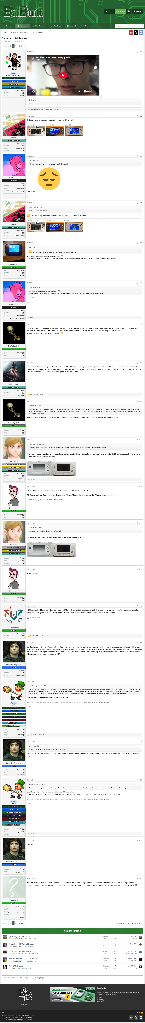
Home (8, 26)
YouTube (100, 1002)
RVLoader (88, 26)
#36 (140, 681)
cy (9, 968)
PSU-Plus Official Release (20, 951)
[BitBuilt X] (136, 32)
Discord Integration (10, 1019)
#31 (140, 486)
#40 (140, 879)
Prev (5, 46)
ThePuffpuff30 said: (35, 444)
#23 (140, 156)
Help (138, 1012)
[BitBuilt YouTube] (131, 32)
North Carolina (20, 675)
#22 (140, 116)
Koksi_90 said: (33, 287)
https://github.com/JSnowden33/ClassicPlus (57, 792)
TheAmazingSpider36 (130, 953)
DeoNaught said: (34, 207)
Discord (99, 998)
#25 (140, 243)
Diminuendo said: (34, 527)
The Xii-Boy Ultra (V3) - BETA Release (25, 959)
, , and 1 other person (44, 109)
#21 (140, 52)
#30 (140, 440)
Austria (22, 275)
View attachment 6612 (44, 211)
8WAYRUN (29, 1017)
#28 (140, 363)
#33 (140, 569)
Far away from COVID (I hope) (16, 912)
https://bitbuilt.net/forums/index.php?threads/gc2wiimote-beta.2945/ (94, 794)
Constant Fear (20, 188)
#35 (140, 643)
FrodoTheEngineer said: (36, 686)
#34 (140, 606)
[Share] (137, 52)
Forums (23, 26)
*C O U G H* (31, 297)
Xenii (10, 946)
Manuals (73, 26)
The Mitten (21, 395)
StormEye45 (133, 961)
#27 (140, 324)
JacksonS (7, 42)
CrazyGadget (13, 953)
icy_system (12, 939)
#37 (140, 741)
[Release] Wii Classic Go (19, 936)
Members (57, 26)
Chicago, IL (21, 478)
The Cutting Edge (30, 939)
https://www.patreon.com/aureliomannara (96, 702)
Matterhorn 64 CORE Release (21, 944)
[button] (128, 11)
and (37, 394)
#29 (140, 401)
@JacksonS (52, 647)
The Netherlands (19, 148)
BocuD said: (32, 160)
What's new (39, 26)
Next (20, 46)
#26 (140, 283)
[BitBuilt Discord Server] (141, 32)
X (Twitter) (100, 1000)
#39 (140, 840)
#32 (140, 523)
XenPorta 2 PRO (9, 1017)
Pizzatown (21, 734)
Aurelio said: (32, 746)
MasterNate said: (34, 406)
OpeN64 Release (16, 966)
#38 (140, 780)
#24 (140, 203)
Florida (22, 95)
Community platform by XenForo (18, 1015)
